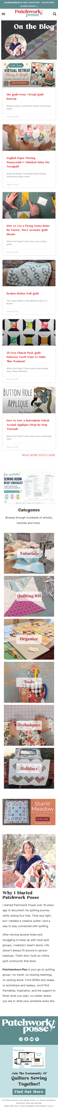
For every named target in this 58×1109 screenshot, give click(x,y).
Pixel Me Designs (34, 1103)
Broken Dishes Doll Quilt (23, 293)
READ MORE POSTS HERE (38, 455)
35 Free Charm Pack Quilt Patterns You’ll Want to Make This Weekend (26, 357)
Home (6, 1106)
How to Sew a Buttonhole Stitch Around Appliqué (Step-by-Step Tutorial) (28, 425)
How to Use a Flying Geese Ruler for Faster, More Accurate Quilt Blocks (28, 230)
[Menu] (3, 14)
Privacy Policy (47, 1106)
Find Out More (29, 1092)
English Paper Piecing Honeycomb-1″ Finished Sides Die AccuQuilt (28, 162)
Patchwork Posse (29, 13)
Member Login (33, 1106)
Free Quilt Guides (18, 1106)
